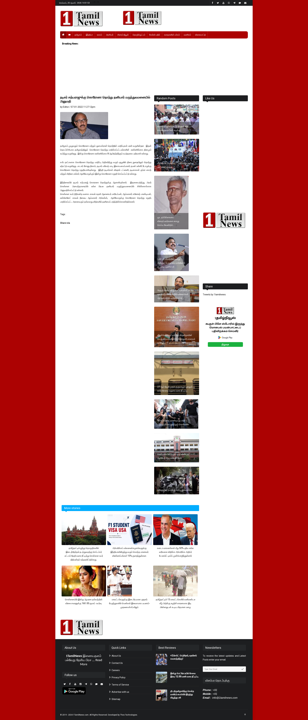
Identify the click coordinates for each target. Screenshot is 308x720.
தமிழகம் (78, 35)
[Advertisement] (154, 70)
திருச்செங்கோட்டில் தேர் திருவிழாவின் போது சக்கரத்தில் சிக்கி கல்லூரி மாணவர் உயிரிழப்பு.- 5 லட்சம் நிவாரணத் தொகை (176, 339)
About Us (116, 656)
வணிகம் (187, 35)
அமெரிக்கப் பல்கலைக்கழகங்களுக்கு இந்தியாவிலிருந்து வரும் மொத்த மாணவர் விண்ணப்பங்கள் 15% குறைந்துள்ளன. (130, 552)
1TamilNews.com (81, 715)
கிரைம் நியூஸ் (123, 35)
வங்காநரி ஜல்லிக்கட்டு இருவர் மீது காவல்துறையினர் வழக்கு (172, 128)
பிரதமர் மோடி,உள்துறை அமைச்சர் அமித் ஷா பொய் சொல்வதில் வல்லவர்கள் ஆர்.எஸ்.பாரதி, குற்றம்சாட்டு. (175, 294)
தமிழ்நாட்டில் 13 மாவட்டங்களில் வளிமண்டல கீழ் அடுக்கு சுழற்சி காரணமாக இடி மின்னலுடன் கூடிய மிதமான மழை (175, 603)
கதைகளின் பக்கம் (172, 35)
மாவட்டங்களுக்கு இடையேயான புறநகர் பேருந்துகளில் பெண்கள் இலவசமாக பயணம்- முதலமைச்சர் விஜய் (129, 603)
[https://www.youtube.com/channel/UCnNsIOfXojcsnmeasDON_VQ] (183, 18)
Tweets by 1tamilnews (214, 294)
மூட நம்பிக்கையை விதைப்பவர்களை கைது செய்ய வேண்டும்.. (168, 221)
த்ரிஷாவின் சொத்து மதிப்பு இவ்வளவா (174, 490)
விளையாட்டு (200, 35)
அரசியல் (109, 35)
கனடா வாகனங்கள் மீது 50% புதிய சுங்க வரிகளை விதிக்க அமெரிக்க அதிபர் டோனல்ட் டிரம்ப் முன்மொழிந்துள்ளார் (175, 552)
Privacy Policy (118, 677)
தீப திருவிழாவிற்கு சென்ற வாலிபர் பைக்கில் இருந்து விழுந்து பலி (182, 694)
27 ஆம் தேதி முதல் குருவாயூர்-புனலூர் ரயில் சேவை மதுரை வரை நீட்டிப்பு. (175, 389)
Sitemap (115, 699)
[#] (225, 220)
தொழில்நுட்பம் (139, 35)
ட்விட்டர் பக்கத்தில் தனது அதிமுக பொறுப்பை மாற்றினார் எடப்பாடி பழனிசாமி (171, 263)
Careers (115, 670)
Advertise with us (120, 692)
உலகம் (99, 35)
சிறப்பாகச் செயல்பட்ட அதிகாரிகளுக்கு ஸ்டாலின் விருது (175, 165)
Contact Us (117, 663)
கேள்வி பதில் (154, 35)
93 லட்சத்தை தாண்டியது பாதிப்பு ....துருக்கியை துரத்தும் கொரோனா (173, 422)
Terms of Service (120, 684)
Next (253, 330)
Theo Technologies (128, 715)
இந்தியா (89, 35)
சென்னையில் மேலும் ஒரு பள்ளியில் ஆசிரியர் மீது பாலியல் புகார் (173, 456)
